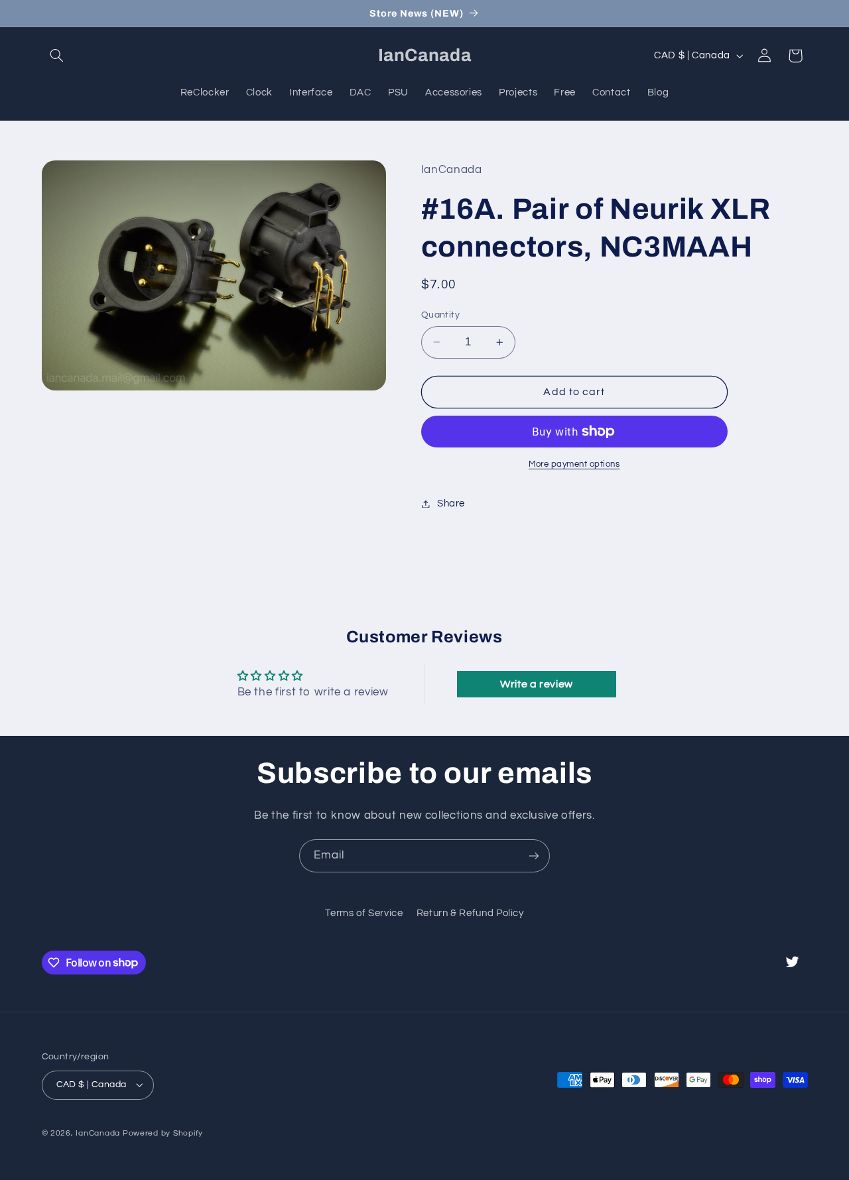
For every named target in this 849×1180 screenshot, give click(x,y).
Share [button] (451, 503)
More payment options (574, 464)
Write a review (536, 684)
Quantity (440, 315)
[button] (57, 55)
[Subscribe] (534, 855)
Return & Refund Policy (470, 913)
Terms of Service (364, 913)
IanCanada (98, 1133)
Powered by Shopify (163, 1133)
